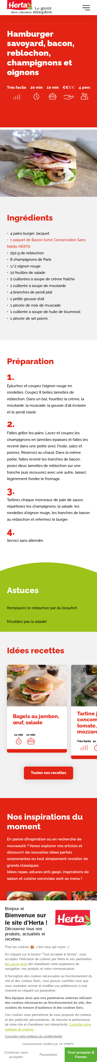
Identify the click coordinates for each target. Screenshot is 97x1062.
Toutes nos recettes (48, 773)
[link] (37, 709)
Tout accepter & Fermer (80, 1054)
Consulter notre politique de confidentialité (33, 1036)
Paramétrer (48, 1055)
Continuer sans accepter (16, 1054)
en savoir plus (16, 964)
